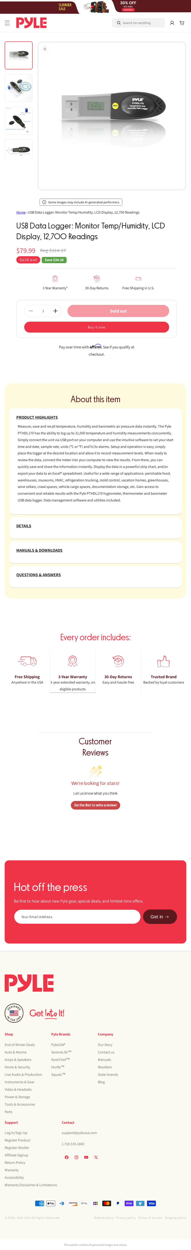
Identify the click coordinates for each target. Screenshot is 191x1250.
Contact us (106, 1052)
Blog (101, 1082)
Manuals (104, 1059)
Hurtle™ (58, 1067)
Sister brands (108, 1074)
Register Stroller (17, 1147)
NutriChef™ (60, 1059)
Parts (8, 1111)
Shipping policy (176, 1218)
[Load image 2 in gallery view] (19, 88)
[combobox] (132, 22)
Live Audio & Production (23, 1074)
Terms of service (150, 1218)
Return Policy (15, 1162)
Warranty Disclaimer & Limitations (31, 1184)
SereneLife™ (61, 1052)
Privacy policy (126, 1218)
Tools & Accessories (20, 1104)
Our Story (105, 1044)
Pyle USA (23, 1218)
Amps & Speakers (18, 1059)
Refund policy (104, 1218)
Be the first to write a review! (96, 805)
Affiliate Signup (16, 1155)
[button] (7, 23)
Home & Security (17, 1067)
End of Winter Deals (20, 1044)
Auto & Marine (16, 1052)
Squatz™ (58, 1074)
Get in (156, 916)
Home (21, 212)
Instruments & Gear (19, 1082)
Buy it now (97, 327)
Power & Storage (17, 1096)
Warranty (12, 1170)
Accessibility (14, 1177)
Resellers (105, 1067)
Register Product (17, 1140)
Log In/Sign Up (16, 1132)
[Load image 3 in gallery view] (19, 121)
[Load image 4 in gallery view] (19, 153)
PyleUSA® (58, 1044)
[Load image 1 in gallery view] (19, 55)
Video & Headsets (18, 1089)
